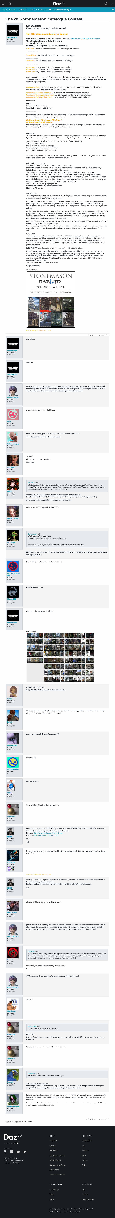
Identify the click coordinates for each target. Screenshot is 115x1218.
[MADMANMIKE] (14, 512)
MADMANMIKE (13, 519)
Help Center (54, 1150)
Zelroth (10, 722)
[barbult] (14, 1075)
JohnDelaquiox (13, 769)
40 (106, 335)
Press (84, 1155)
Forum (52, 1199)
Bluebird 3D (11, 599)
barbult (10, 1082)
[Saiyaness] (14, 460)
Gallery (52, 1194)
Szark (9, 491)
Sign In (8, 1121)
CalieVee (31, 483)
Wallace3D (11, 816)
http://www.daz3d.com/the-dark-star (48, 833)
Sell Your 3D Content (57, 1155)
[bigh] (14, 414)
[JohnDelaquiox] (14, 762)
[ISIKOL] (14, 786)
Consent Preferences (57, 1174)
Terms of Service (71, 1209)
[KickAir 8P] (14, 535)
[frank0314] (14, 855)
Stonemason (12, 37)
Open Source (54, 1170)
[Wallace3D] (14, 809)
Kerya (9, 699)
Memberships (87, 1141)
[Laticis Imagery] (14, 437)
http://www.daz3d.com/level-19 (46, 835)
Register (17, 1121)
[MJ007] (14, 831)
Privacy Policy (83, 1209)
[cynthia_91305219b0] (14, 566)
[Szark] (14, 484)
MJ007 (9, 837)
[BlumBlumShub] (14, 1099)
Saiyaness (11, 467)
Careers (84, 1160)
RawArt (10, 960)
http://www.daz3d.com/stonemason (85, 39)
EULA (91, 1209)
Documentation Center (58, 1165)
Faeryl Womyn (13, 398)
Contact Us (54, 1141)
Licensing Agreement (57, 1209)
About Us (85, 1150)
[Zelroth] (14, 715)
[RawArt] (14, 953)
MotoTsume (12, 913)
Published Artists (88, 1199)
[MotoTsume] (14, 906)
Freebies (85, 1194)
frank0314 (11, 862)
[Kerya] (14, 692)
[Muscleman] (14, 1004)
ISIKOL (9, 793)
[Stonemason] (14, 30)
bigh (9, 421)
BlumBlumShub (13, 1106)
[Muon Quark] (14, 739)
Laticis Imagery (13, 444)
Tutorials (53, 1146)
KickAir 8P (11, 542)
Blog (83, 1146)
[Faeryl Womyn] (14, 391)
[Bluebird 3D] (14, 592)
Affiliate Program (55, 1160)
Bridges (84, 1165)
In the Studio (54, 1190)
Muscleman (11, 1011)
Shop (83, 1190)
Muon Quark (12, 746)
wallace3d (31, 1074)
